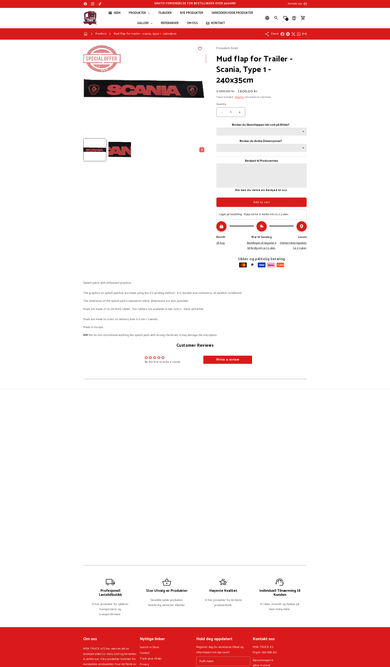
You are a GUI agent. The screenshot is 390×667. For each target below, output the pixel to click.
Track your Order (151, 658)
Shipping (239, 97)
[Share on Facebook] (282, 34)
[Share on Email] (304, 34)
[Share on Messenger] (288, 34)
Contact (145, 653)
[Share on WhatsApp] (299, 34)
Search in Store (149, 647)
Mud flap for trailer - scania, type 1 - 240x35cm (145, 34)
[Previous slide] (87, 149)
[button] (276, 18)
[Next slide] (201, 149)
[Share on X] (293, 34)
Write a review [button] (227, 359)
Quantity (221, 104)
